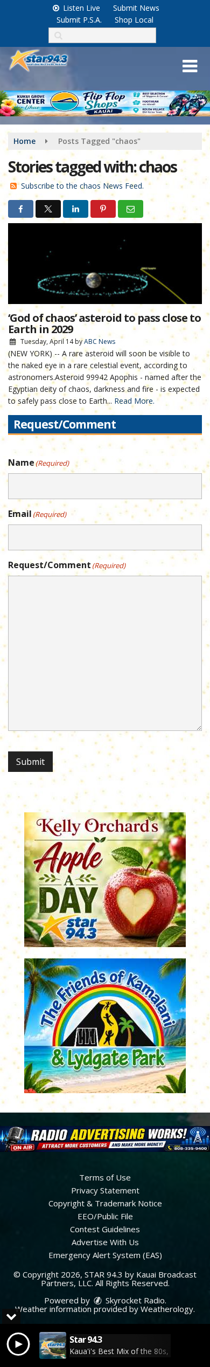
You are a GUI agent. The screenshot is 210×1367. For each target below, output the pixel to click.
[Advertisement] (105, 103)
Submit (30, 762)
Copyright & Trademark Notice (105, 1203)
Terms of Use (105, 1177)
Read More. (134, 401)
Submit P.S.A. (79, 20)
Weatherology (167, 1308)
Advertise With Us (105, 1242)
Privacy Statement (105, 1190)
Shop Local (134, 20)
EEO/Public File (105, 1216)
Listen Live (80, 8)
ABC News (99, 341)
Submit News (136, 8)
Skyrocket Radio (134, 1300)
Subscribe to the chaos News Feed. (82, 186)
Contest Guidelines (105, 1229)
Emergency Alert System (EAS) (105, 1254)
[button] (190, 66)
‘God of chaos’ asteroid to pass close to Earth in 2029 (104, 323)
